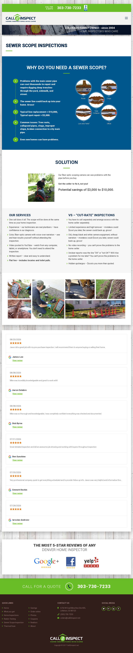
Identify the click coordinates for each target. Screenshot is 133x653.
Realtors (34, 622)
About (33, 626)
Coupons (34, 619)
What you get (9, 612)
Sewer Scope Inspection (14, 622)
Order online (36, 612)
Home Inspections (11, 615)
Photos (33, 615)
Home (6, 608)
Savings (34, 608)
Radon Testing (10, 619)
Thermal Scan (9, 626)
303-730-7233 (94, 586)
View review (17, 360)
